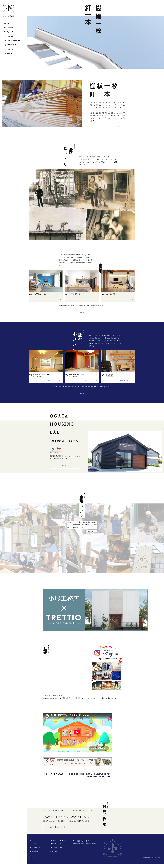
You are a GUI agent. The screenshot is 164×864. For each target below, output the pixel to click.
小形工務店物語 (8, 36)
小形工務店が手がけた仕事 (12, 40)
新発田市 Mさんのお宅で (125, 299)
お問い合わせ (8, 53)
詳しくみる (66, 465)
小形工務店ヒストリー (11, 49)
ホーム (32, 840)
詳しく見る (120, 126)
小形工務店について (10, 45)
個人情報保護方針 (33, 857)
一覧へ (82, 312)
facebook (48, 695)
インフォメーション (10, 32)
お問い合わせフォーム (57, 827)
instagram (58, 695)
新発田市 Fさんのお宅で (89, 299)
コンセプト (7, 23)
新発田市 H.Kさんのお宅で (52, 380)
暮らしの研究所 (8, 27)
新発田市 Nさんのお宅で (53, 299)
